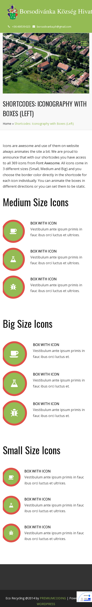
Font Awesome (48, 163)
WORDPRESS (46, 604)
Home (7, 124)
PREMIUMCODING (53, 598)
